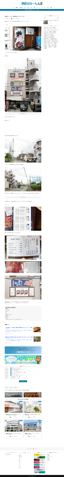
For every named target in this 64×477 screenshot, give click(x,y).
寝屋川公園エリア (46, 35)
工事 (48, 39)
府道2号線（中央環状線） (54, 39)
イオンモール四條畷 (52, 27)
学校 (48, 34)
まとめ (31, 7)
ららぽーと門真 (46, 27)
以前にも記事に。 (15, 52)
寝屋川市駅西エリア (53, 38)
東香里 (10, 390)
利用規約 (48, 455)
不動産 (51, 7)
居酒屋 (45, 39)
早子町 (48, 42)
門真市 (50, 45)
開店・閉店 (21, 7)
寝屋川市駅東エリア (47, 38)
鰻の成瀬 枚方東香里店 (26, 390)
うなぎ (7, 390)
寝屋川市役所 (52, 35)
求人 (44, 7)
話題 (34, 7)
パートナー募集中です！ (8, 454)
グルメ (25, 7)
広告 (47, 7)
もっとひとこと (23, 381)
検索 (58, 17)
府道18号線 (53, 41)
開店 (16, 390)
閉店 (52, 45)
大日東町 (45, 34)
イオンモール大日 (46, 28)
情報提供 (17, 7)
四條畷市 (54, 31)
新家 (57, 41)
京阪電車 (50, 31)
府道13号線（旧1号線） (47, 41)
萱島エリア (45, 45)
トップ (13, 7)
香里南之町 (45, 46)
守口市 (52, 34)
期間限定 (56, 42)
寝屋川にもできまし (17, 201)
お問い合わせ (48, 460)
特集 (28, 7)
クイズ (41, 7)
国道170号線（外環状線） (52, 32)
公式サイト (7, 318)
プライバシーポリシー (50, 456)
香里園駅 (55, 46)
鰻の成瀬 (20, 390)
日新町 (45, 42)
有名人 (52, 42)
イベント (38, 7)
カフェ (51, 28)
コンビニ (55, 28)
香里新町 (45, 48)
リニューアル (46, 31)
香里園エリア (50, 46)
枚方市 (13, 390)
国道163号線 (46, 32)
